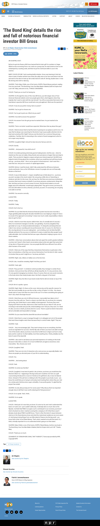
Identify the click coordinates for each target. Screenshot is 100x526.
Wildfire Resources (88, 16)
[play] (3, 11)
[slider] (10, 11)
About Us (37, 503)
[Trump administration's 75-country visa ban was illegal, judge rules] (78, 80)
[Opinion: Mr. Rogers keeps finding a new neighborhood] (78, 109)
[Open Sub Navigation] (6, 16)
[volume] (8, 11)
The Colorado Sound (81, 510)
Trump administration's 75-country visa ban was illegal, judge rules (89, 84)
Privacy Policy (59, 506)
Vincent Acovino (19, 48)
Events (78, 16)
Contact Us (79, 506)
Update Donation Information (83, 503)
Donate (94, 4)
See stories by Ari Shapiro (20, 458)
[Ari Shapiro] (6, 459)
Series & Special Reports (41, 16)
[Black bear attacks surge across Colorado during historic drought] (78, 96)
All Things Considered (13, 444)
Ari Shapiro (11, 48)
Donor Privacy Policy (60, 510)
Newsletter (27, 16)
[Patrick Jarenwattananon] (6, 481)
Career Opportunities (40, 510)
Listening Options (39, 506)
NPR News (86, 78)
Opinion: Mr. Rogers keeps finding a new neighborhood (89, 111)
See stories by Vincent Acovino (13, 472)
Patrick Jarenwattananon (30, 48)
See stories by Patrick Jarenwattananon (25, 482)
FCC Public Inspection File (62, 503)
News (85, 93)
